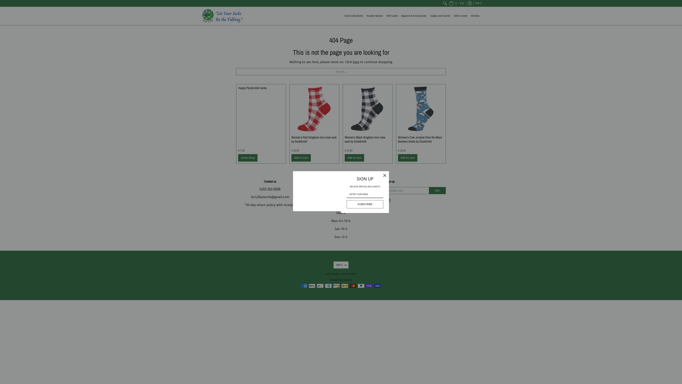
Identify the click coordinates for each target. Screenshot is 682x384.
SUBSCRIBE (365, 204)
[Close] (384, 175)
